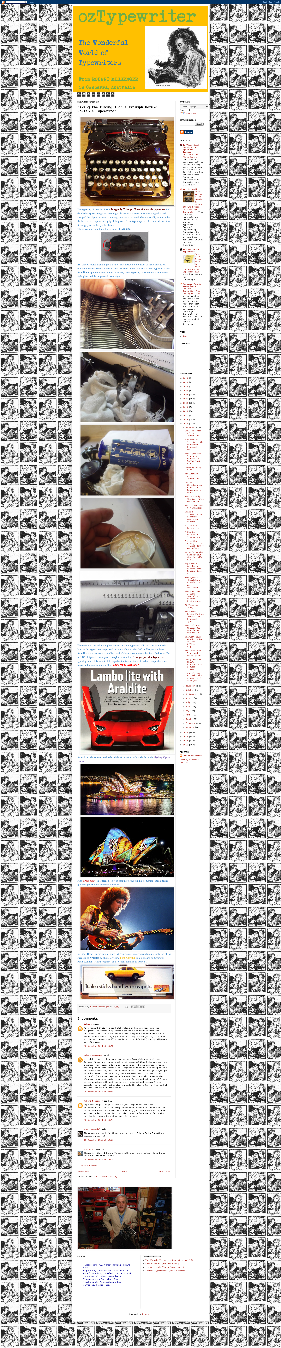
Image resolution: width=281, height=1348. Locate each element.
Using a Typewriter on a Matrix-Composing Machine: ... (193, 517)
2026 (186, 378)
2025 (186, 382)
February (191, 723)
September (191, 694)
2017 (186, 415)
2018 (186, 411)
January (190, 727)
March (189, 719)
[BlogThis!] (135, 1006)
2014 (186, 732)
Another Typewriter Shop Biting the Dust (192, 291)
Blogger (146, 1314)
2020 (186, 403)
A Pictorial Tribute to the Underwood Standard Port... (194, 445)
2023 (186, 390)
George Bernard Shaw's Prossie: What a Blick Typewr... (193, 664)
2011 (186, 745)
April (189, 715)
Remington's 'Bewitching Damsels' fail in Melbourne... (193, 582)
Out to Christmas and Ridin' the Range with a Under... (193, 488)
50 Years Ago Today (192, 606)
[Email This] (132, 1006)
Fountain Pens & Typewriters (192, 285)
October (190, 690)
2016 (186, 419)
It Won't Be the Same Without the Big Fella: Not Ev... (194, 556)
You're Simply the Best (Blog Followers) (194, 499)
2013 (186, 736)
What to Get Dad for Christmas (194, 506)
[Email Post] (126, 1007)
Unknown (88, 1024)
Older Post (164, 1171)
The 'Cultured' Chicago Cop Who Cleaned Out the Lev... (194, 629)
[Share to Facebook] (140, 1006)
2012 (186, 741)
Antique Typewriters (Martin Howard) (165, 1271)
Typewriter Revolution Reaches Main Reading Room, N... (193, 569)
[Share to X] (137, 1006)
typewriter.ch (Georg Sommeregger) (164, 1267)
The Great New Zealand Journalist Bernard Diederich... (193, 596)
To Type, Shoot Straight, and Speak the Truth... (191, 148)
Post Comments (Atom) (105, 1176)
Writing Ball (190, 189)
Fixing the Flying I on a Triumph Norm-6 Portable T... (194, 545)
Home (124, 1171)
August (190, 698)
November (191, 686)
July (188, 702)
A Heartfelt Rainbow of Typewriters (192, 534)
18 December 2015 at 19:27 (98, 1140)
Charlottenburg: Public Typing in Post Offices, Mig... (194, 642)
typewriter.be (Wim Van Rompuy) (162, 1264)
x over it (89, 1149)
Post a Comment (89, 1166)
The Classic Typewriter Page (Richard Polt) (170, 1260)
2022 (186, 395)
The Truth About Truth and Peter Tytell (194, 653)
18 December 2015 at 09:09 (98, 1046)
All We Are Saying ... (192, 527)
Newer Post (84, 1171)
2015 (186, 424)
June (188, 707)
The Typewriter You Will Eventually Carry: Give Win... (193, 458)
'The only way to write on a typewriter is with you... (193, 677)
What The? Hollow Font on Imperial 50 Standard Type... (194, 617)
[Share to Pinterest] (143, 1006)
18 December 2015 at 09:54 (98, 1120)
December (191, 427)
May (188, 711)
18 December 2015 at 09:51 (98, 1092)
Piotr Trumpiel (92, 1129)
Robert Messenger (100, 1007)
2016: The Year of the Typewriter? (193, 433)
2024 (186, 386)
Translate (191, 113)
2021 (186, 399)
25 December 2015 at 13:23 (98, 1160)
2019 (186, 407)
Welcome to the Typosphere (191, 250)
